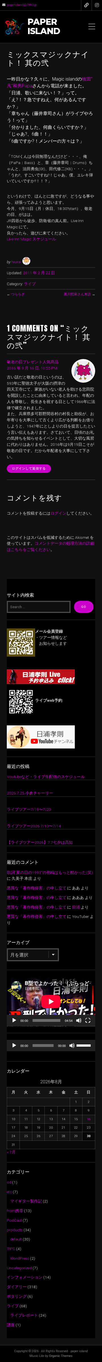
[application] (51, 1001)
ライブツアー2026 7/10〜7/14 (34, 826)
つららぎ (18, 294)
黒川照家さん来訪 (77, 294)
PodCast (14, 1220)
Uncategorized (19, 1268)
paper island (43, 26)
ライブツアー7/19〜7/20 (29, 809)
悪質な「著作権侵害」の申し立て (36, 888)
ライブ (30, 284)
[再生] (14, 1020)
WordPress (19, 1258)
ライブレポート (24, 1315)
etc (9, 1192)
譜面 (11, 1325)
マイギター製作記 (26, 1201)
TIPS (11, 1248)
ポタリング (17, 1296)
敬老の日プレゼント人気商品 (32, 362)
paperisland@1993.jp (22, 5)
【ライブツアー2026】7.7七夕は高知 (40, 842)
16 (88, 1119)
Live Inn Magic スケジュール (31, 239)
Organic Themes (61, 1356)
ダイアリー (17, 1287)
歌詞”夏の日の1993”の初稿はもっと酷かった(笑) (50, 872)
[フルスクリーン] (88, 1020)
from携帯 (15, 1210)
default (16, 1239)
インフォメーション (24, 1277)
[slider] (84, 1045)
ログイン (58, 513)
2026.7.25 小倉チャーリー (30, 793)
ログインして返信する (29, 468)
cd (9, 1182)
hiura (15, 262)
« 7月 (11, 1152)
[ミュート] (79, 1020)
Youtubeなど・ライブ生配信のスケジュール (46, 776)
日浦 (76, 907)
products (15, 1230)
